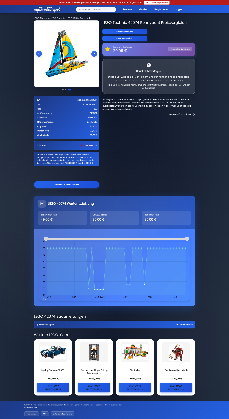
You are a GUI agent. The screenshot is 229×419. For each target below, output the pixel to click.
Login (179, 9)
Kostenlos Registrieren (66, 184)
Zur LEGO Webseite (184, 324)
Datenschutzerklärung (62, 414)
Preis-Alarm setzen (124, 38)
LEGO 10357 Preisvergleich (53, 388)
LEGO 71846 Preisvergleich (176, 388)
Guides (143, 9)
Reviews (127, 9)
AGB (45, 414)
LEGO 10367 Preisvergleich (94, 388)
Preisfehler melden (124, 31)
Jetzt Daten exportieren (157, 2)
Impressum (31, 414)
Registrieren (162, 9)
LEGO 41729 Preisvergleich (135, 388)
